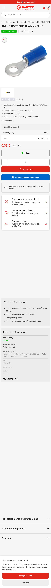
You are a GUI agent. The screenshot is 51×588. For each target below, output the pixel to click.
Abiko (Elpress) (9, 347)
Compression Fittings (30, 354)
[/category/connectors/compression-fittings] (4, 39)
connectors (15, 354)
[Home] (2, 22)
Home (5, 354)
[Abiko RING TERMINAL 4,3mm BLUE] (25, 61)
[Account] (43, 8)
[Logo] (25, 7)
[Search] (25, 15)
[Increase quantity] (46, 162)
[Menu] (3, 7)
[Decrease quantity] (4, 162)
